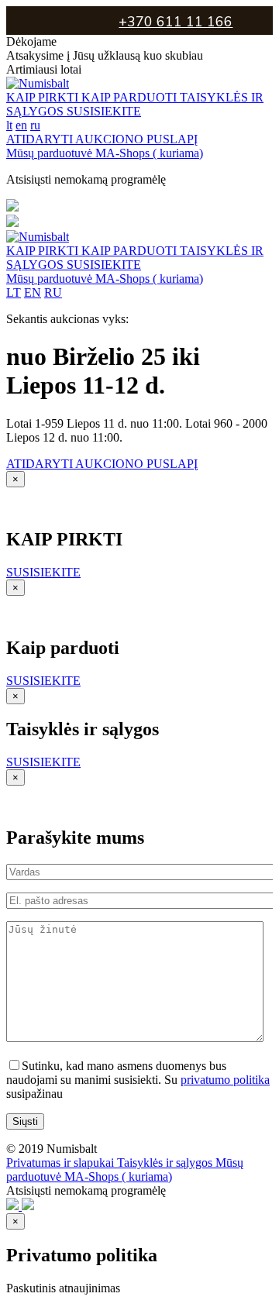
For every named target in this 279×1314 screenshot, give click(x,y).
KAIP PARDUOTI (130, 97)
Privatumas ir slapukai (61, 1162)
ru (35, 125)
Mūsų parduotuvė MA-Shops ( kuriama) (104, 153)
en (21, 125)
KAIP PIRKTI (43, 97)
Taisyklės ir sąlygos (166, 1162)
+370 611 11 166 (175, 21)
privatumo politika (225, 1079)
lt (9, 125)
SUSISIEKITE (104, 111)
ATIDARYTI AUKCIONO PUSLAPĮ (102, 139)
